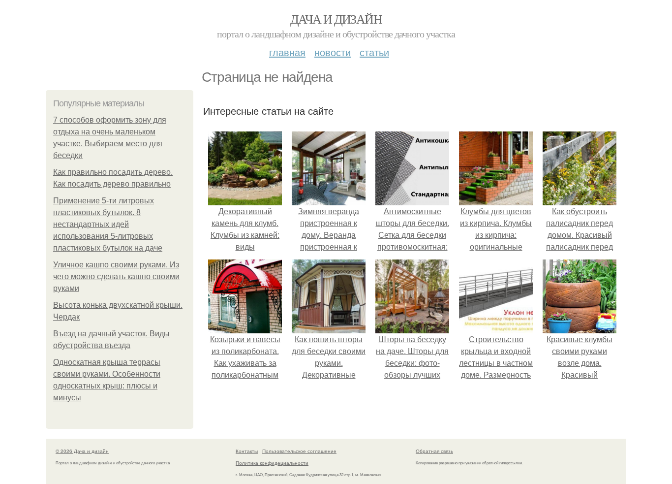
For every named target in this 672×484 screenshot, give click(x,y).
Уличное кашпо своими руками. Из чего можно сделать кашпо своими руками (116, 276)
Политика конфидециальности (272, 462)
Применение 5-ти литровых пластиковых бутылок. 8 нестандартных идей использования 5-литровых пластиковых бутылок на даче (107, 224)
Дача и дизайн (336, 18)
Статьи (374, 52)
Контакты (247, 451)
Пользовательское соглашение (299, 451)
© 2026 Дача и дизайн (82, 451)
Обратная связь (434, 451)
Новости (332, 52)
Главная (287, 52)
